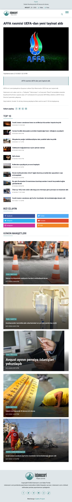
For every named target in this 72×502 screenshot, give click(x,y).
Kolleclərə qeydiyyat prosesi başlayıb (26, 164)
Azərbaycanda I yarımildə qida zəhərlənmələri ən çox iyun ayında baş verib (31, 323)
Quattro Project (40, 499)
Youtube (42, 220)
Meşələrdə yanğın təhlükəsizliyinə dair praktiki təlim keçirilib (34, 139)
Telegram (9, 220)
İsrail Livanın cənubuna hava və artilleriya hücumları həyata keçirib (36, 122)
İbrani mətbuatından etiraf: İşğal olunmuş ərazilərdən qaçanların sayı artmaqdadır (37, 174)
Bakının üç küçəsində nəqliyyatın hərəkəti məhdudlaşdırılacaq (27, 278)
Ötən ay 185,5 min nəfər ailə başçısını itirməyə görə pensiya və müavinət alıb (40, 190)
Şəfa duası (16, 156)
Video (41, 7)
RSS (41, 225)
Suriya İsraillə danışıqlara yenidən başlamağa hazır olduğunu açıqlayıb (38, 131)
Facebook (9, 216)
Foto (47, 7)
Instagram (10, 225)
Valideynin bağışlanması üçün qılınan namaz (28, 148)
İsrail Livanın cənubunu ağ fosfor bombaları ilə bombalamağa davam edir (39, 198)
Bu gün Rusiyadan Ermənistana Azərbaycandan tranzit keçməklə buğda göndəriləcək (38, 182)
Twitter (42, 216)
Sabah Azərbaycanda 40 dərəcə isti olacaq (36, 4)
